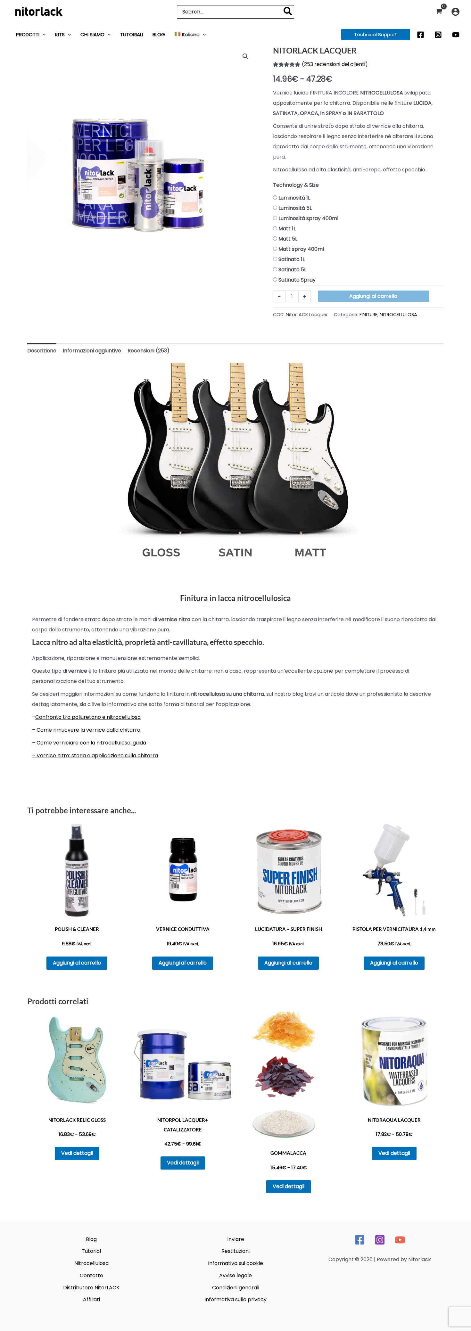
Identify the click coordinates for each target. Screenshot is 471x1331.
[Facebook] (421, 35)
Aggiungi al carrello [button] (77, 962)
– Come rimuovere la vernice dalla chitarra (86, 730)
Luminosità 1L (294, 197)
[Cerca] (288, 11)
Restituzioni (235, 1251)
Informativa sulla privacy (235, 1299)
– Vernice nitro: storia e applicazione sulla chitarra (95, 755)
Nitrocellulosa (91, 1263)
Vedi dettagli (77, 1153)
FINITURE (368, 314)
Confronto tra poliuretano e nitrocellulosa (88, 717)
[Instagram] (438, 35)
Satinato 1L (291, 259)
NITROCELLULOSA (398, 314)
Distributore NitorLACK (91, 1287)
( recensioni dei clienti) (335, 64)
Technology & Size (296, 185)
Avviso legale (235, 1275)
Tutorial (91, 1251)
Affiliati (91, 1299)
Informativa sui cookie (235, 1263)
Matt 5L (287, 238)
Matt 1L (287, 228)
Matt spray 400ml (301, 249)
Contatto (91, 1275)
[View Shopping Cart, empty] (439, 11)
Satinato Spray (297, 279)
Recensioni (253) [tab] (148, 350)
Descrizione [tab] (41, 350)
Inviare (235, 1239)
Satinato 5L (292, 269)
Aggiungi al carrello (373, 296)
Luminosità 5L (295, 208)
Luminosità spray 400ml (308, 218)
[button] (42, 34)
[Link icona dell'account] (455, 11)
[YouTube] (456, 35)
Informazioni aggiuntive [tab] (92, 350)
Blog (91, 1239)
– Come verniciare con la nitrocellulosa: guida (89, 742)
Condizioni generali (235, 1287)
